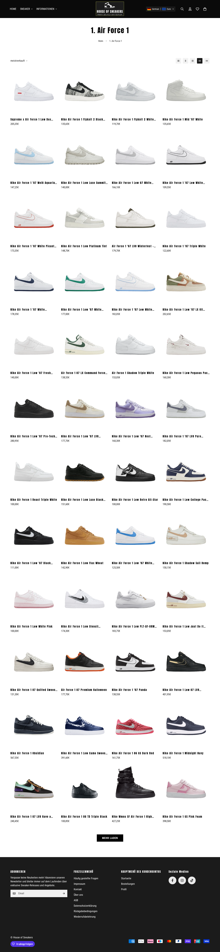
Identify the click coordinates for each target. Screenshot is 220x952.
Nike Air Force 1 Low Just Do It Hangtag (183, 626)
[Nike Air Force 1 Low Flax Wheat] (84, 534)
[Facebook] (172, 880)
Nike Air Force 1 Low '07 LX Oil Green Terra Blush (183, 309)
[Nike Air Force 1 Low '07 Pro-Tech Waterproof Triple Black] (33, 407)
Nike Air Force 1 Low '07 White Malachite (81, 309)
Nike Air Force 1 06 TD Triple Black (84, 816)
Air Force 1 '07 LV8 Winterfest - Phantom (133, 246)
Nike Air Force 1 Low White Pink (31, 626)
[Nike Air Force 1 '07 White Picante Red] (33, 217)
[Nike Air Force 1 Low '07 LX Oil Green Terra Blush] (186, 281)
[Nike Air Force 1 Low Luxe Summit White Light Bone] (84, 154)
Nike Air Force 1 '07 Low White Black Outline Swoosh (183, 183)
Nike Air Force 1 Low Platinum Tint (84, 246)
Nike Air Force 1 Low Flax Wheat (82, 563)
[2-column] (185, 61)
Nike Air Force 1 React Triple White (33, 500)
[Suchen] (182, 9)
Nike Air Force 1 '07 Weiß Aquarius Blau (33, 183)
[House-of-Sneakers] (110, 9)
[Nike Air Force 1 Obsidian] (33, 724)
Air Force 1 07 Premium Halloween (84, 690)
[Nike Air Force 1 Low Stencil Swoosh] (84, 597)
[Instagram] (182, 880)
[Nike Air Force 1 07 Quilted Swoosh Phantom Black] (33, 661)
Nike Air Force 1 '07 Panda (129, 690)
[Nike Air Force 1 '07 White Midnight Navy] (33, 281)
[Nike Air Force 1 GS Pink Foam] (186, 788)
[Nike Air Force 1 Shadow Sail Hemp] (186, 534)
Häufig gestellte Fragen (86, 878)
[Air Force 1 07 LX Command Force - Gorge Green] (84, 344)
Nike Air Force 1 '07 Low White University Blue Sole (132, 309)
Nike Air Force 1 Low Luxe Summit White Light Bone (83, 183)
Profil (124, 889)
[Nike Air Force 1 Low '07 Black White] (33, 534)
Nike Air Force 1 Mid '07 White (183, 119)
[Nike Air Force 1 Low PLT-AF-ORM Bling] (135, 597)
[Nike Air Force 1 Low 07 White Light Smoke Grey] (135, 154)
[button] (160, 9)
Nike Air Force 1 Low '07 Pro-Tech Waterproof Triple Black (32, 436)
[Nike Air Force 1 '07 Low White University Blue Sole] (135, 281)
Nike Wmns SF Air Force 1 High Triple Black (132, 816)
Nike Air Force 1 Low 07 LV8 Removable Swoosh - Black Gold (184, 690)
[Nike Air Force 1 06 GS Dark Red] (135, 724)
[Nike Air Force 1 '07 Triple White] (186, 217)
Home (13, 8)
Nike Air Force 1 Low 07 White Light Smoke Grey (132, 183)
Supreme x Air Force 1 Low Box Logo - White (30, 119)
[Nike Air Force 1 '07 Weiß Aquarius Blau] (33, 154)
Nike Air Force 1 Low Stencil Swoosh (80, 626)
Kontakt (78, 889)
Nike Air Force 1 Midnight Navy (183, 753)
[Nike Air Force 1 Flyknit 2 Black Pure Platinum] (84, 90)
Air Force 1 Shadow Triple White (133, 373)
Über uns (78, 894)
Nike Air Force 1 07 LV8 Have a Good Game (30, 816)
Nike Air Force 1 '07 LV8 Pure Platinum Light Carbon (182, 436)
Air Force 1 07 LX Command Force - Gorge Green (84, 373)
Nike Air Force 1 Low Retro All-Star (135, 500)
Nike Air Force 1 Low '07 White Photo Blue (132, 563)
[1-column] (178, 61)
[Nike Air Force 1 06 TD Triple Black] (84, 788)
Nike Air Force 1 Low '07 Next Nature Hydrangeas (131, 436)
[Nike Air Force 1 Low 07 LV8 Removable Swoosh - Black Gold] (186, 661)
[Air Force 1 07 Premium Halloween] (84, 661)
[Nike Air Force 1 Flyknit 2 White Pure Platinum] (135, 90)
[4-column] (199, 61)
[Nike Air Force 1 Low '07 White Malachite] (84, 281)
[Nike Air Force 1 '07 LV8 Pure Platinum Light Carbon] (186, 407)
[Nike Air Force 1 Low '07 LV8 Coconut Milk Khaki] (84, 407)
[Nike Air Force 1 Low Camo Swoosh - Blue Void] (84, 724)
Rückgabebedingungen (85, 911)
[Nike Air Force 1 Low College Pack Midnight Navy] (186, 471)
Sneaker (25, 8)
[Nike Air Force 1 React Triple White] (33, 471)
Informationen (45, 8)
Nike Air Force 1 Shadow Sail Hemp (186, 563)
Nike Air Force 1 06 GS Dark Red (133, 753)
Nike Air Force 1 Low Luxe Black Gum (82, 500)
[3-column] (192, 61)
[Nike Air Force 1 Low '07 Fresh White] (33, 344)
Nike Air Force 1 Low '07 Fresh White (30, 373)
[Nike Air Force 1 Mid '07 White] (186, 90)
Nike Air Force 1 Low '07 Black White (30, 563)
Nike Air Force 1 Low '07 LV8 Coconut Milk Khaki (80, 436)
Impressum (79, 883)
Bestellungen (128, 883)
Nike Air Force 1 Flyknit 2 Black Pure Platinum (82, 119)
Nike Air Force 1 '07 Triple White (184, 246)
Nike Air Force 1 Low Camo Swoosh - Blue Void (84, 753)
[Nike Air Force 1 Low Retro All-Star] (135, 471)
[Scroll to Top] (213, 934)
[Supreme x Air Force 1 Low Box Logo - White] (33, 90)
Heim (100, 41)
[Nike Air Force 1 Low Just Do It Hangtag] (186, 597)
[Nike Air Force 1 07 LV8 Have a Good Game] (33, 788)
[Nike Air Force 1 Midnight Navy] (186, 724)
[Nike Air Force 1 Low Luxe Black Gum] (84, 471)
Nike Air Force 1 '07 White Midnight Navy (27, 309)
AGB (76, 900)
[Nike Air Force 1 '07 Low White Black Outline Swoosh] (186, 154)
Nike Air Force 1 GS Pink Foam (182, 816)
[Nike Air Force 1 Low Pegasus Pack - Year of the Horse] (186, 344)
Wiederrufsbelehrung (85, 916)
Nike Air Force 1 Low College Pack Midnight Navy (185, 500)
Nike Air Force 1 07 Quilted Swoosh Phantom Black (33, 690)
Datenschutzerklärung (85, 905)
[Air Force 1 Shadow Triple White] (135, 344)
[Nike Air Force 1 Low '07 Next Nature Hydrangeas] (135, 407)
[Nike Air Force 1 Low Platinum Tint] (84, 217)
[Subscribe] (63, 893)
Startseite (126, 878)
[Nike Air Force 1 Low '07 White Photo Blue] (135, 534)
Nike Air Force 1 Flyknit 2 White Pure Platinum (133, 119)
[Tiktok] (192, 880)
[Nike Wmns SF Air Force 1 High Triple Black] (135, 788)
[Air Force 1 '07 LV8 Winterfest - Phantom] (135, 217)
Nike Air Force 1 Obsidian (27, 753)
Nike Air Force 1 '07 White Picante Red (33, 246)
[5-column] (207, 61)
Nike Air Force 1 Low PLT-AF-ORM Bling (133, 626)
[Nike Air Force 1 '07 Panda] (135, 661)
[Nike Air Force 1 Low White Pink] (33, 597)
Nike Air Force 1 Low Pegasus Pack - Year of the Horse (186, 373)
